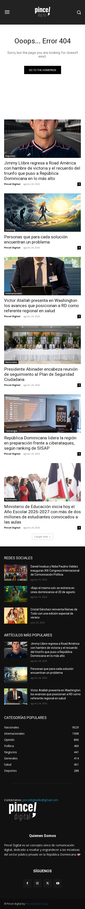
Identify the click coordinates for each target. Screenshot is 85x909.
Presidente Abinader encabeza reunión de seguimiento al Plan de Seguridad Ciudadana (41, 374)
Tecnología (11, 430)
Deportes (10, 156)
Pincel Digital (12, 184)
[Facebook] (27, 883)
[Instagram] (37, 883)
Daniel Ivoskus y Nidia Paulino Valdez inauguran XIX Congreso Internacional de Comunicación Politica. (55, 570)
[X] (48, 883)
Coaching (10, 229)
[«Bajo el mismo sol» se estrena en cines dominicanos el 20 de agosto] (15, 594)
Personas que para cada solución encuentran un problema (35, 239)
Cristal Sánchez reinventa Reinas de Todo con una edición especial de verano (54, 613)
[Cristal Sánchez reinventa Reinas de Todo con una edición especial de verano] (15, 616)
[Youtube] (58, 883)
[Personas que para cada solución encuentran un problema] (42, 212)
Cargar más (41, 536)
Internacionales (13, 293)
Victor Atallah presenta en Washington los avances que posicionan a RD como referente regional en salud (41, 305)
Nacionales (11, 362)
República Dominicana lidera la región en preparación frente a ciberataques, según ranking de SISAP (40, 443)
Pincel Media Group (37, 903)
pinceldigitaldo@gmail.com (40, 800)
